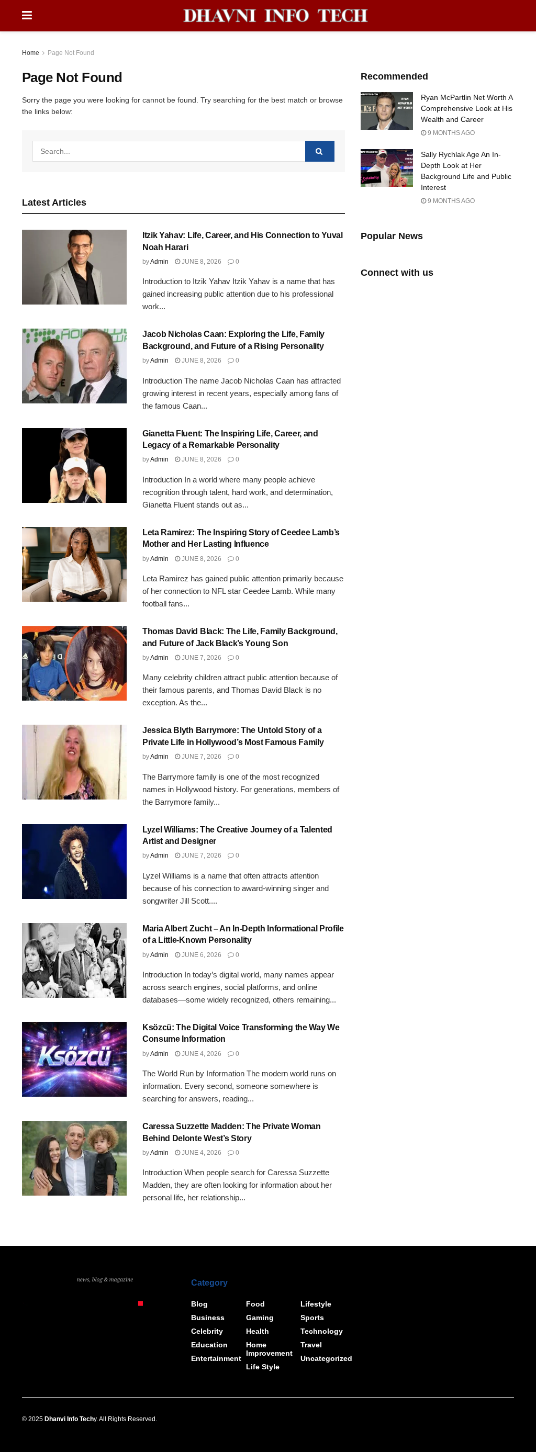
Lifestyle (315, 1304)
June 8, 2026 (200, 261)
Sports (312, 1317)
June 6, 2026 (200, 955)
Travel (311, 1345)
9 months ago (450, 133)
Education (209, 1345)
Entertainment (216, 1358)
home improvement (269, 1349)
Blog (199, 1304)
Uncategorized (326, 1358)
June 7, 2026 (200, 657)
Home (30, 53)
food (255, 1304)
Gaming (260, 1317)
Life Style (263, 1367)
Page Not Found (71, 53)
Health (257, 1331)
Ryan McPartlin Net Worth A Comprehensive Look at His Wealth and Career (466, 108)
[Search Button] (319, 151)
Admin (159, 261)
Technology (321, 1331)
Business (208, 1317)
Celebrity (207, 1331)
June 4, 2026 (200, 1053)
